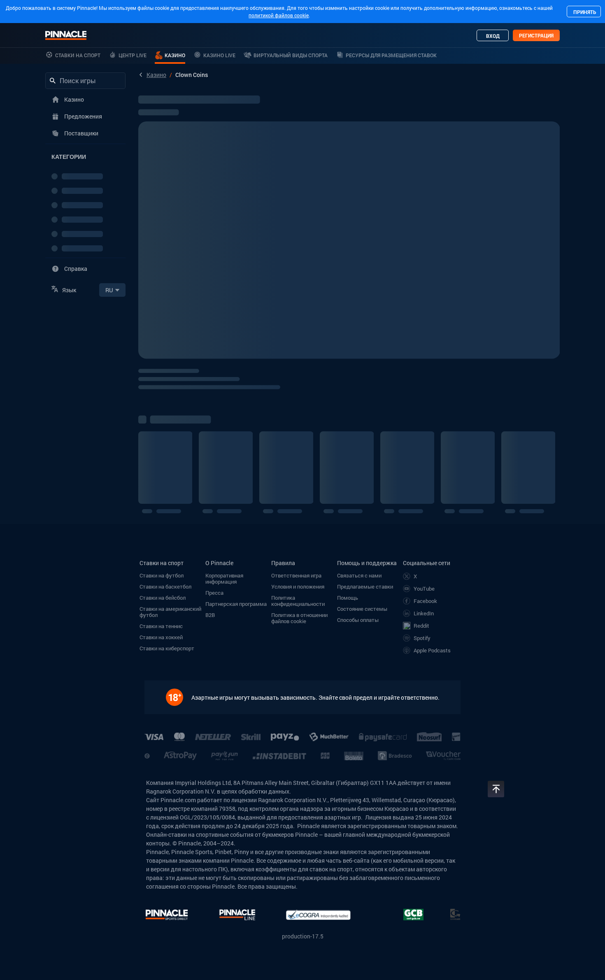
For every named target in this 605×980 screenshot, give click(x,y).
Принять (584, 12)
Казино (156, 75)
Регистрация (536, 35)
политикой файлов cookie (279, 15)
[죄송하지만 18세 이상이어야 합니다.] (178, 697)
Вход (493, 36)
